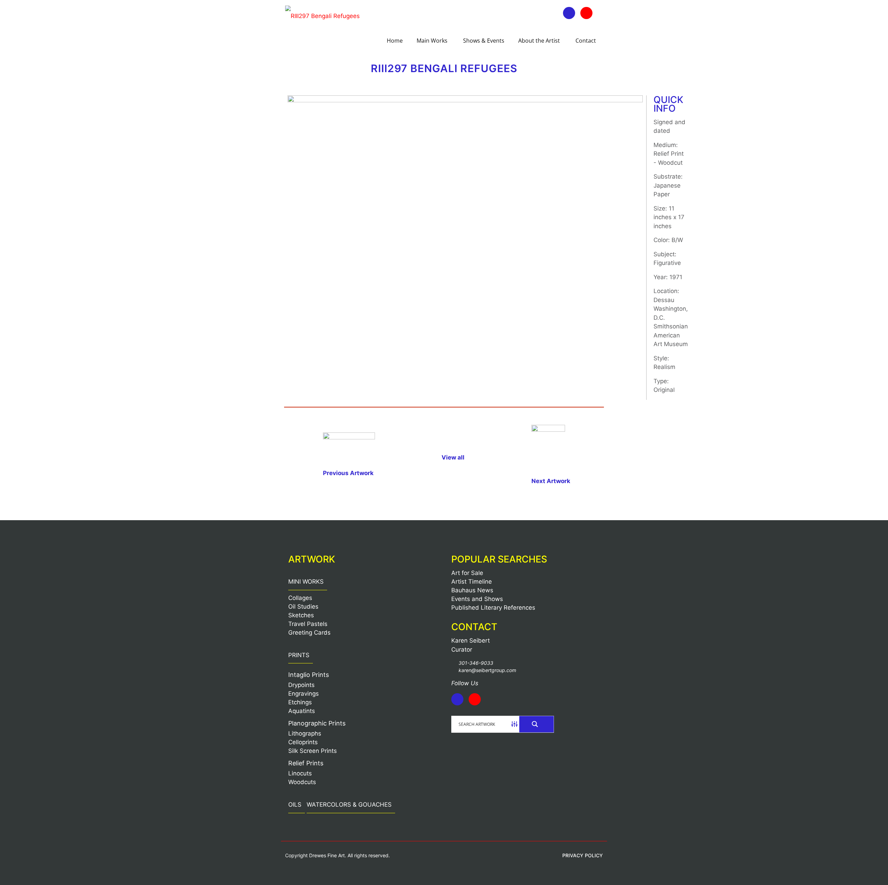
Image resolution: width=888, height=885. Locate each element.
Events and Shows (477, 598)
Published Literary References (493, 607)
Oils (294, 804)
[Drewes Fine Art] (322, 15)
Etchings (300, 702)
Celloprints (303, 742)
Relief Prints (305, 763)
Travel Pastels (307, 623)
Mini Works (306, 581)
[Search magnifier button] (536, 724)
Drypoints (301, 684)
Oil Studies (303, 606)
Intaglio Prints (308, 674)
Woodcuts (302, 782)
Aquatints (301, 710)
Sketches (301, 615)
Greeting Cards (309, 632)
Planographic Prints (316, 723)
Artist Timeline (471, 581)
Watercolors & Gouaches (349, 804)
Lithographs (304, 733)
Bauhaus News (472, 590)
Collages (300, 597)
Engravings (303, 693)
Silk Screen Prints (312, 750)
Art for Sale (467, 572)
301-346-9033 (476, 663)
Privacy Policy (582, 855)
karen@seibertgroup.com (487, 670)
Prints (298, 655)
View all (453, 457)
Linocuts (300, 773)
